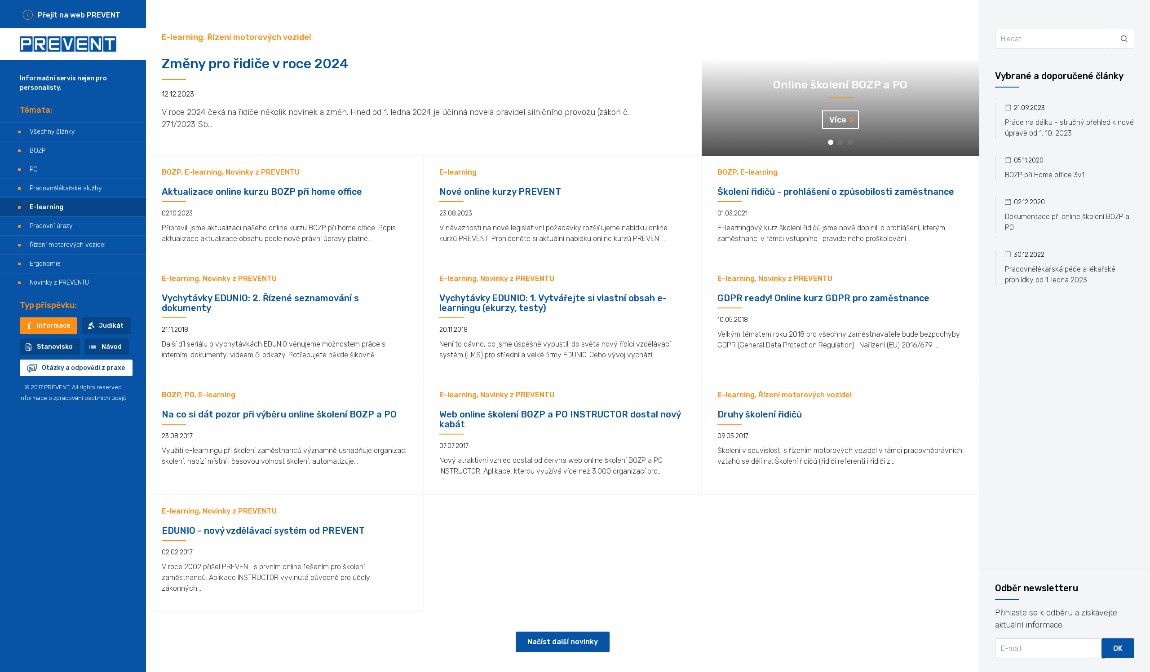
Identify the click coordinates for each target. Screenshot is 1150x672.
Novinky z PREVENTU (59, 282)
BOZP (37, 150)
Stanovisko (55, 347)
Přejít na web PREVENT (79, 15)
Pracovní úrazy (51, 226)
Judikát (111, 325)
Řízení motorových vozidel (68, 245)
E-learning (46, 207)
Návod (112, 347)
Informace (53, 325)
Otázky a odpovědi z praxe (83, 368)
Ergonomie (45, 264)
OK (1118, 648)
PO (34, 169)
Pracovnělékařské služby (66, 188)
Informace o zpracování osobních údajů (73, 398)
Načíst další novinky (562, 641)
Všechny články (52, 132)
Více (837, 120)
